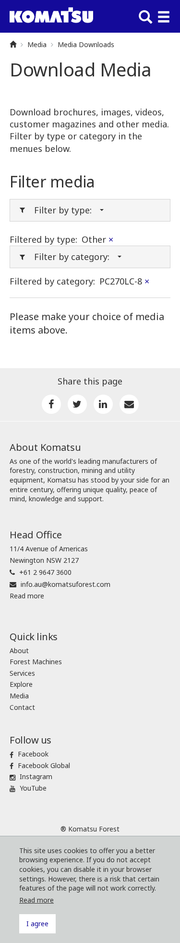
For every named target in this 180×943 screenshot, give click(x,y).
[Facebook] (51, 404)
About (19, 650)
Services (22, 673)
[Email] (129, 404)
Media (37, 44)
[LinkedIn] (103, 404)
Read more (27, 595)
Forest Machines (36, 661)
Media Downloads (86, 44)
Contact (22, 707)
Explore (21, 684)
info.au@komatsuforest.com (65, 584)
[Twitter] (77, 404)
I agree (37, 923)
